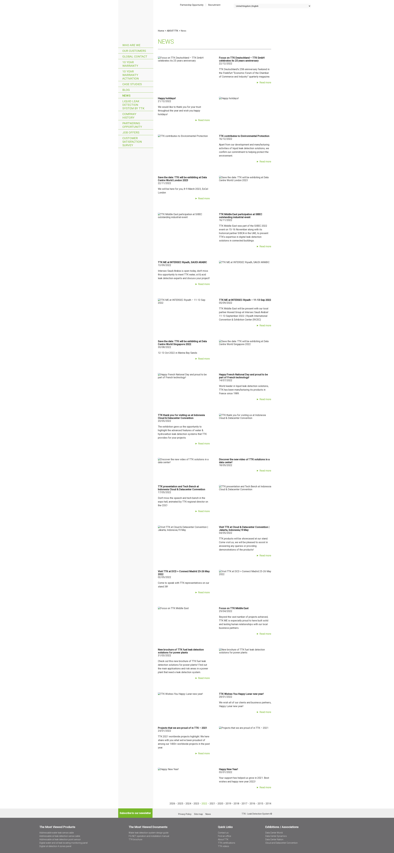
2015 (260, 803)
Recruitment (214, 5)
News (126, 95)
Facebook (239, 814)
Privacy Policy (184, 814)
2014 (268, 803)
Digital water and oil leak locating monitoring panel (63, 843)
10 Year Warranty (130, 64)
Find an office (224, 836)
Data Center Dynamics (276, 836)
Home (135, 14)
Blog (126, 90)
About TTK (223, 839)
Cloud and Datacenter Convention (281, 843)
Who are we (131, 45)
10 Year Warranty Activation (130, 75)
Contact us (223, 832)
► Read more (263, 82)
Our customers (134, 51)
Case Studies (132, 84)
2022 (204, 803)
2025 (180, 803)
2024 (188, 803)
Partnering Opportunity (132, 125)
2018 (236, 803)
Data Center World (274, 832)
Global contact (134, 56)
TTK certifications (226, 843)
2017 (244, 803)
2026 (172, 803)
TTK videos (223, 846)
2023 (196, 803)
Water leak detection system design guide (148, 832)
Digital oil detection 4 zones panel (55, 846)
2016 (252, 803)
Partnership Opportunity (191, 5)
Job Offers (130, 132)
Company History (129, 115)
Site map (198, 814)
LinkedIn (235, 814)
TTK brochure (135, 839)
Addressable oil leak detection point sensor (60, 839)
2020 (220, 803)
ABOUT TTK (172, 31)
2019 (228, 803)
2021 (212, 803)
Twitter (231, 814)
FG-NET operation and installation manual (149, 836)
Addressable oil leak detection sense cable (59, 836)
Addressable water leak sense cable (56, 832)
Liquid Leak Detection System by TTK (133, 104)
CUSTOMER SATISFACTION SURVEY (132, 141)
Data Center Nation (274, 839)
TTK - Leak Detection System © (257, 814)
